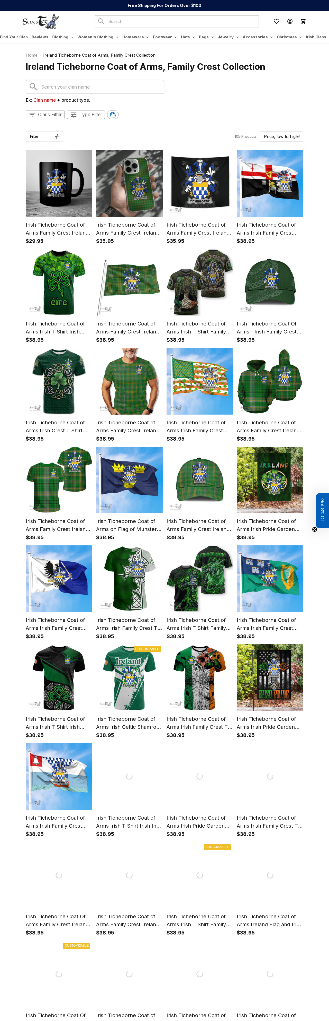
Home (32, 55)
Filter (34, 136)
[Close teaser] (314, 529)
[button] (322, 510)
